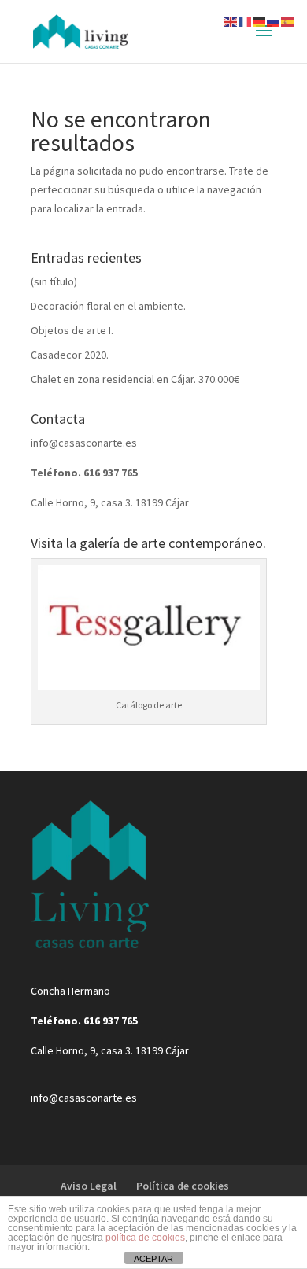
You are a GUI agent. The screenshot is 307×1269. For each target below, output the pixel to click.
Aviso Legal (89, 1186)
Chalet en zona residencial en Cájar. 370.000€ (135, 379)
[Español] (288, 20)
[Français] (246, 20)
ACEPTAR (153, 1258)
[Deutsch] (260, 20)
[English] (231, 20)
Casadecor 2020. (70, 355)
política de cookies (145, 1237)
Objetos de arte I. (72, 330)
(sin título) (54, 281)
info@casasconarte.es (84, 443)
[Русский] (274, 20)
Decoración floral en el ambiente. (108, 306)
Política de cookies (182, 1186)
